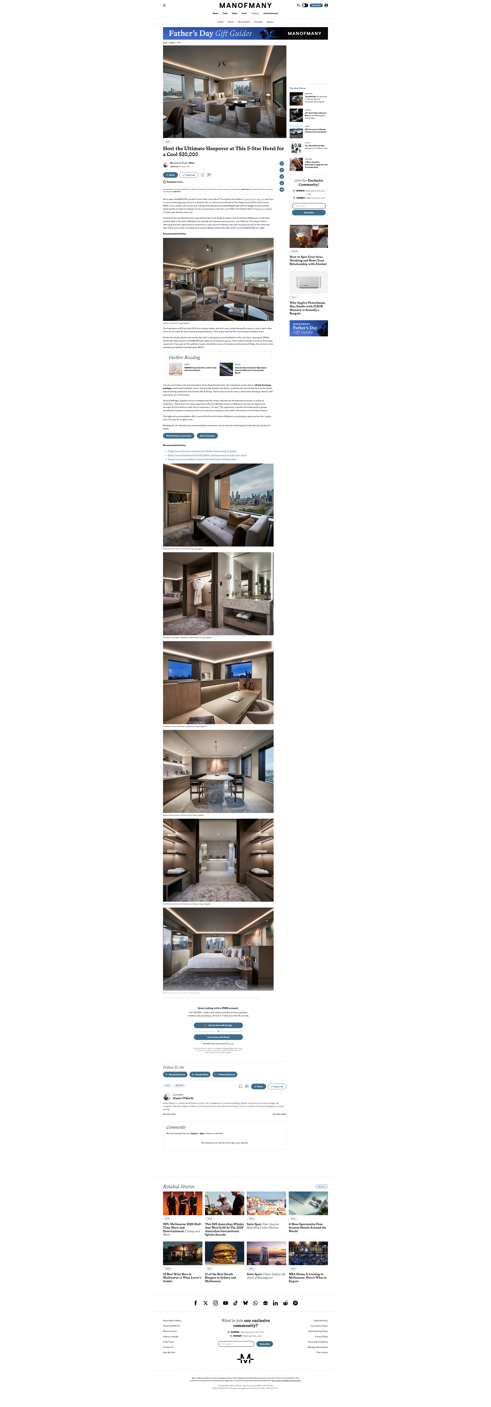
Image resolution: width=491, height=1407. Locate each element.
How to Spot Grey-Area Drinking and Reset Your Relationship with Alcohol (308, 260)
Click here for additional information (286, 1380)
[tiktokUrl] (235, 1303)
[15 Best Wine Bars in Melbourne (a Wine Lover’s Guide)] (182, 1253)
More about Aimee (169, 1114)
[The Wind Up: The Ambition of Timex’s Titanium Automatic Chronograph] (296, 99)
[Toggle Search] (298, 5)
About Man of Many (279, 1114)
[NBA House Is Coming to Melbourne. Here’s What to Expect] (308, 1253)
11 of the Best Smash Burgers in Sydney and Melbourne (220, 1277)
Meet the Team (170, 1331)
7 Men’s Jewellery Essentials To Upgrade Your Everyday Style (316, 164)
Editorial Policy (321, 1320)
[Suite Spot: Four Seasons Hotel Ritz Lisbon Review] (266, 1203)
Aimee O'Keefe (180, 163)
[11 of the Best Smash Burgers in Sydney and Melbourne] (224, 1253)
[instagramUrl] (215, 1303)
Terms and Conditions (318, 1341)
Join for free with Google (220, 1025)
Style (234, 13)
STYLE (307, 143)
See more (322, 1186)
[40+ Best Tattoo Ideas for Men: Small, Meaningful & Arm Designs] (296, 115)
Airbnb (231, 21)
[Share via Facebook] (283, 118)
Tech (225, 13)
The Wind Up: (316, 99)
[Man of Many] (245, 1358)
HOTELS (167, 1085)
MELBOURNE (179, 1085)
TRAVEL (167, 142)
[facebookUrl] (195, 1303)
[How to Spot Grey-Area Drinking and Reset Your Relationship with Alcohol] (309, 236)
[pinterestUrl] (295, 1303)
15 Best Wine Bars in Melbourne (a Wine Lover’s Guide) (182, 1277)
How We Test (169, 1352)
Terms (218, 1048)
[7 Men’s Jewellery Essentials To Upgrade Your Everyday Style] (296, 164)
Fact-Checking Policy (318, 1331)
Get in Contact (207, 435)
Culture (255, 13)
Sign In (230, 1043)
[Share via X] (283, 124)
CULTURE (308, 159)
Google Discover (177, 1074)
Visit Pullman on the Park (178, 435)
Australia (258, 21)
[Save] (203, 175)
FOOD (209, 1269)
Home (165, 42)
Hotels (220, 21)
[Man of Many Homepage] (245, 5)
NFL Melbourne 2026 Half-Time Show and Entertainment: (182, 1229)
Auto (244, 13)
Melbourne (260, 209)
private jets (248, 199)
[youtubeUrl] (225, 1303)
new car (260, 199)
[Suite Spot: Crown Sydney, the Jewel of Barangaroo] (266, 1253)
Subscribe (316, 5)
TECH (293, 297)
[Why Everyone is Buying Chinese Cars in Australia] (296, 131)
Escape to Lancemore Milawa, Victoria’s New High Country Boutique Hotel (202, 459)
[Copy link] (283, 135)
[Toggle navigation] (165, 5)
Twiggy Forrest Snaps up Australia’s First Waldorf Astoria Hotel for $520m (202, 451)
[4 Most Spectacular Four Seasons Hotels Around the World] (308, 1203)
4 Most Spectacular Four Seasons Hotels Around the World (307, 1227)
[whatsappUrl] (255, 1303)
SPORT (167, 1219)
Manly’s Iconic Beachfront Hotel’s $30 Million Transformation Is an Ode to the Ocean (207, 455)
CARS (307, 126)
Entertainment (271, 13)
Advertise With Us (171, 1326)
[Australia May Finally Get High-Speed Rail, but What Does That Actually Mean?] (226, 370)
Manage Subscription (318, 1347)
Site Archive (322, 1352)
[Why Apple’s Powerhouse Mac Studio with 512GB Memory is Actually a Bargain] (309, 282)
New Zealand (244, 21)
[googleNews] (265, 1303)
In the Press (168, 1341)
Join (202, 1133)
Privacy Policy (228, 1048)
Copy (190, 175)
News (215, 13)
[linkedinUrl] (275, 1303)
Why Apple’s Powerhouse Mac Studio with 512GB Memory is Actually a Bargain (307, 308)
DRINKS (209, 1219)
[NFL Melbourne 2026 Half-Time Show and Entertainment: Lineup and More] (182, 1203)
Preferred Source (226, 1074)
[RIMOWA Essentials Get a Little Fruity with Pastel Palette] (175, 370)
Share (172, 175)
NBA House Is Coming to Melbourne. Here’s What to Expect (308, 1277)
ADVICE (308, 110)
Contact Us (168, 1347)
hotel (227, 209)
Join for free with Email (218, 1037)
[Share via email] (282, 189)
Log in (194, 1133)
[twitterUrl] (205, 1303)
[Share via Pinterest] (283, 129)
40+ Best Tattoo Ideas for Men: (316, 115)
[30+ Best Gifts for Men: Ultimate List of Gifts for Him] (296, 148)
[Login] (326, 5)
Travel (178, 42)
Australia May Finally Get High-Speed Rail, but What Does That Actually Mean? (251, 370)
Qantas (270, 21)
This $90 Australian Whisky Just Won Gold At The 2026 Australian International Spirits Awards (224, 1229)
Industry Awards (170, 1336)
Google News (201, 1074)
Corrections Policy (319, 1326)
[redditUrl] (285, 1303)
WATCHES (309, 94)
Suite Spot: (263, 1225)
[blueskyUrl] (245, 1303)
